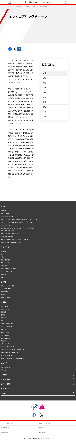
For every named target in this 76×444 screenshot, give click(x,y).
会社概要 (3, 312)
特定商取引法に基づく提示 (45, 423)
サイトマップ (42, 432)
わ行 (44, 116)
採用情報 (4, 375)
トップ (9, 6)
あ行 (34, 6)
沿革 (2, 320)
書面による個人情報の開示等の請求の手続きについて (15, 358)
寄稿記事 (3, 274)
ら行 (44, 112)
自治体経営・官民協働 (7, 236)
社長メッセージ (5, 309)
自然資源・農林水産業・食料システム (11, 242)
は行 (44, 97)
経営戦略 (3, 210)
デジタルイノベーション (7, 216)
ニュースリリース (5, 367)
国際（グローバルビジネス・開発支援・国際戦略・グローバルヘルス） (20, 219)
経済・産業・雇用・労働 (7, 231)
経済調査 (3, 251)
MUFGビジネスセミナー (7, 289)
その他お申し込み (5, 294)
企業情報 (4, 302)
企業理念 (3, 315)
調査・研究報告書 (5, 260)
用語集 (27, 6)
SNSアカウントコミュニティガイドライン (12, 349)
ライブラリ (18, 6)
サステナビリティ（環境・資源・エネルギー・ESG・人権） (17, 222)
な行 (44, 92)
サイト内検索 (5, 379)
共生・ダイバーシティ (7, 225)
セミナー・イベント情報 (7, 286)
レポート (3, 254)
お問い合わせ (5, 388)
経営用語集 (4, 265)
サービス (4, 207)
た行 (44, 88)
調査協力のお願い (5, 297)
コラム (3, 257)
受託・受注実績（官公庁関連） (9, 268)
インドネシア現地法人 (7, 326)
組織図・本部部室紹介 (7, 323)
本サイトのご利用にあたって (7, 423)
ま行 (44, 102)
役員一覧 (3, 317)
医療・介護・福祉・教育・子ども (10, 234)
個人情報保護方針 (5, 338)
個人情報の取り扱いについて (8, 355)
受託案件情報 (4, 291)
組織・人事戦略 (5, 213)
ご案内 (3, 282)
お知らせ (3, 370)
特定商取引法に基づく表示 (8, 346)
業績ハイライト (5, 332)
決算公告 (3, 329)
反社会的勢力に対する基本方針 (9, 352)
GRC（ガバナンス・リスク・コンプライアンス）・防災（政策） (18, 228)
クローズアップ (5, 262)
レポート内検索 (6, 384)
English (3, 393)
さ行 (44, 83)
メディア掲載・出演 (6, 271)
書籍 (2, 277)
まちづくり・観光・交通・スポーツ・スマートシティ (15, 239)
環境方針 (3, 341)
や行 (44, 107)
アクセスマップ (5, 335)
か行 (44, 78)
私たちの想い (4, 306)
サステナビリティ (5, 344)
